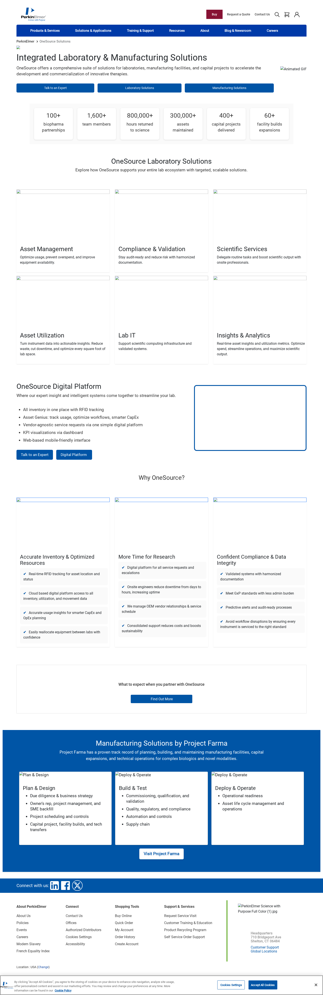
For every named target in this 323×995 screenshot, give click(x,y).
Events (21, 930)
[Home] (33, 14)
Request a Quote (238, 14)
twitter (77, 885)
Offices (71, 923)
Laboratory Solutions (139, 88)
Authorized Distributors (83, 930)
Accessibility (75, 944)
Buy (214, 14)
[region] (161, 985)
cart (287, 14)
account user (296, 14)
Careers (272, 31)
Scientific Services (242, 249)
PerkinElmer (25, 41)
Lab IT (127, 335)
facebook (65, 885)
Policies (22, 923)
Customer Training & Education (188, 923)
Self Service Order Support (184, 937)
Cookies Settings (231, 984)
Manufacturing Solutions (229, 88)
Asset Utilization (42, 335)
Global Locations (264, 951)
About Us (23, 916)
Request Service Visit (180, 916)
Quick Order (124, 923)
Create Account (126, 944)
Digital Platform (74, 454)
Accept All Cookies (263, 984)
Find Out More (162, 699)
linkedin (54, 885)
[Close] (316, 985)
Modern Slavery (28, 944)
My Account (124, 930)
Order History (125, 937)
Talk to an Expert (55, 88)
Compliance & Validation (151, 249)
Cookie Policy (63, 990)
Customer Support (265, 947)
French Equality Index (33, 951)
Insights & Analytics (243, 335)
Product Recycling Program (185, 930)
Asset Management (46, 249)
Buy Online (123, 916)
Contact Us (262, 14)
